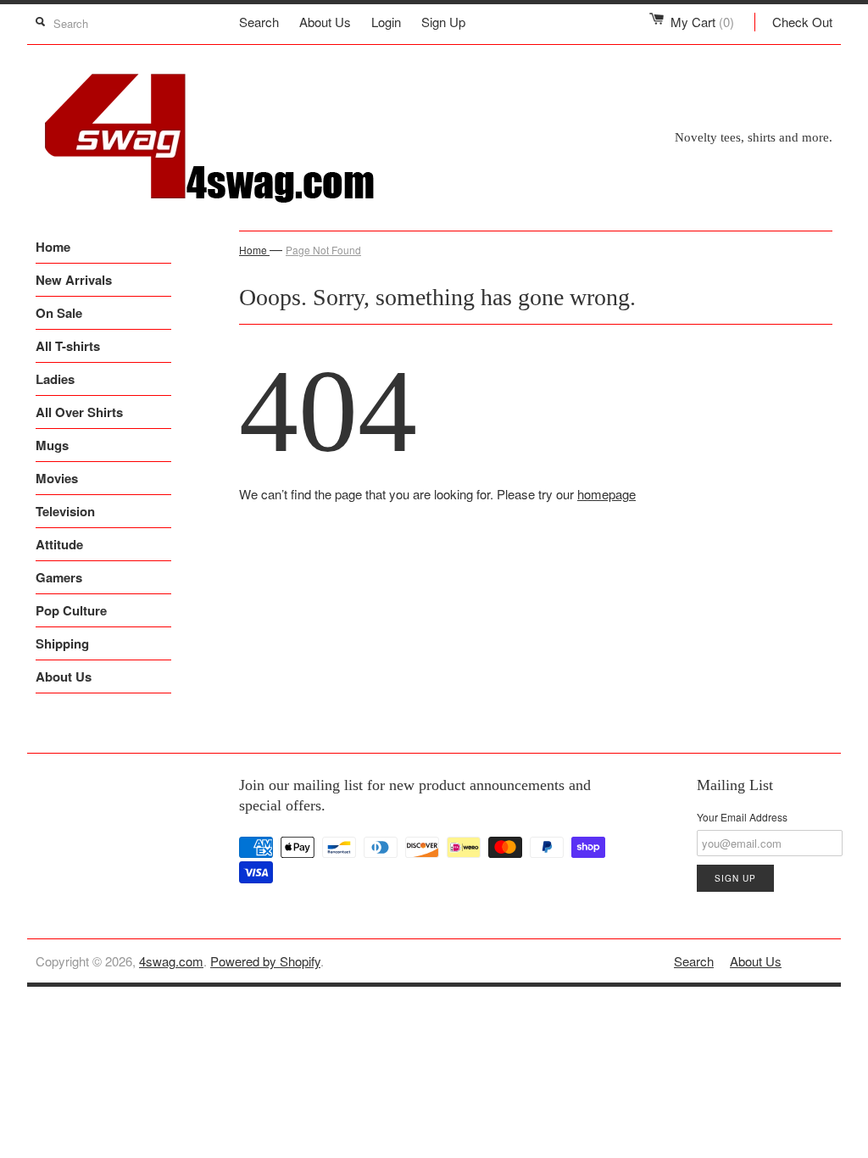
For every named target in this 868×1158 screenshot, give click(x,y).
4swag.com (171, 961)
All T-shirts (68, 346)
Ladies (55, 379)
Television (65, 511)
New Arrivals (74, 279)
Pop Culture (71, 610)
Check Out (802, 22)
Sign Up (443, 22)
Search (259, 22)
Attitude (59, 544)
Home (53, 246)
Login (386, 22)
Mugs (52, 445)
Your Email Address (742, 817)
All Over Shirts (79, 412)
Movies (57, 478)
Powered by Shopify (265, 961)
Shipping (62, 643)
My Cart (702, 22)
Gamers (59, 577)
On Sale (59, 312)
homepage (606, 494)
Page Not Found (323, 249)
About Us (325, 22)
